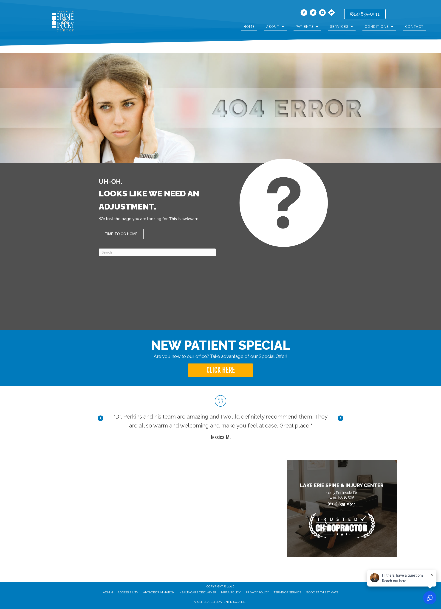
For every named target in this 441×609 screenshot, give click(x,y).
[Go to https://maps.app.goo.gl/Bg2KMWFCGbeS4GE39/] (331, 13)
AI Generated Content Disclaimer (221, 601)
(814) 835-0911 (342, 504)
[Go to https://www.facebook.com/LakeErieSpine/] (303, 13)
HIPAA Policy (231, 592)
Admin (108, 592)
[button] (121, 234)
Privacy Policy (257, 592)
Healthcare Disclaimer (197, 592)
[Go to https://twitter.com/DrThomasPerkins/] (313, 13)
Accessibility (128, 592)
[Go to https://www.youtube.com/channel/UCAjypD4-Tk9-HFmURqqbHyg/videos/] (322, 13)
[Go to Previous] (100, 418)
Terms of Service (287, 592)
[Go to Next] (340, 418)
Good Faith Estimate (322, 592)
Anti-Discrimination (159, 592)
